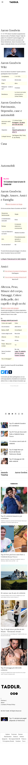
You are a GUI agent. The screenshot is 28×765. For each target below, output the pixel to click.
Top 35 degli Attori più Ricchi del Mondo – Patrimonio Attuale (16, 452)
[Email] (22, 414)
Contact (3, 704)
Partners (3, 700)
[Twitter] (12, 414)
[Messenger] (9, 414)
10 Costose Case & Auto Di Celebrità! (14, 183)
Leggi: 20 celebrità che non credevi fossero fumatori (20, 353)
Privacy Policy (11, 704)
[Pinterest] (15, 414)
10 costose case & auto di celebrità (13, 593)
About (2, 702)
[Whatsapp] (19, 414)
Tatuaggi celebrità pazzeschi (9, 320)
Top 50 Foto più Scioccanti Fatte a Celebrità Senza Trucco (17, 434)
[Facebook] (6, 414)
